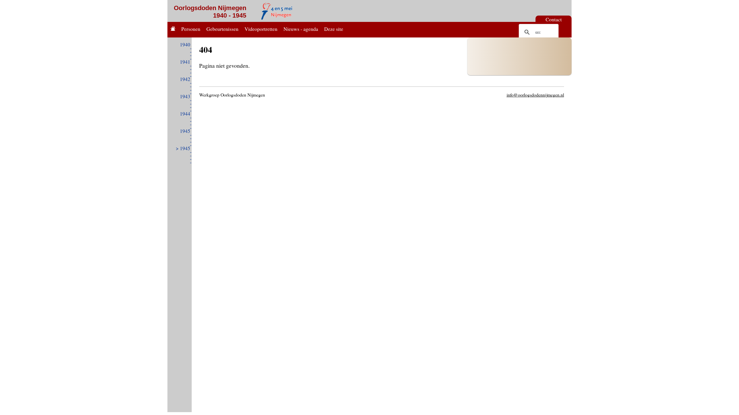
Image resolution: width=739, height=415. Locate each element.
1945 (185, 130)
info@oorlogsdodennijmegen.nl (535, 95)
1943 (185, 96)
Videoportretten (261, 28)
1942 (185, 79)
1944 (185, 113)
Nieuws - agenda (300, 28)
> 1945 (183, 148)
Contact (554, 19)
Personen (190, 28)
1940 (185, 44)
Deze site (333, 28)
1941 (185, 61)
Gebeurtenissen (222, 28)
